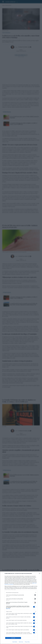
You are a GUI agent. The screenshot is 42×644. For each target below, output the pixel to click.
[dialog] (21, 607)
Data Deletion (14, 641)
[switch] (34, 595)
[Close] (40, 574)
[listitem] (21, 592)
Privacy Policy (27, 641)
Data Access (21, 641)
